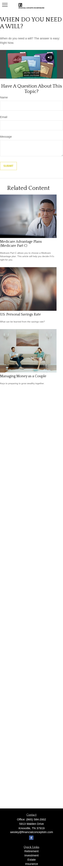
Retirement (31, 851)
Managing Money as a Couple (23, 376)
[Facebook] (31, 838)
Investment (31, 855)
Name (4, 97)
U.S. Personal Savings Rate (20, 314)
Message (6, 136)
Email (3, 117)
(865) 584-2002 (36, 819)
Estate (31, 859)
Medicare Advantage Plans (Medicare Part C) (21, 244)
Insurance (31, 864)
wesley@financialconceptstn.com (31, 832)
